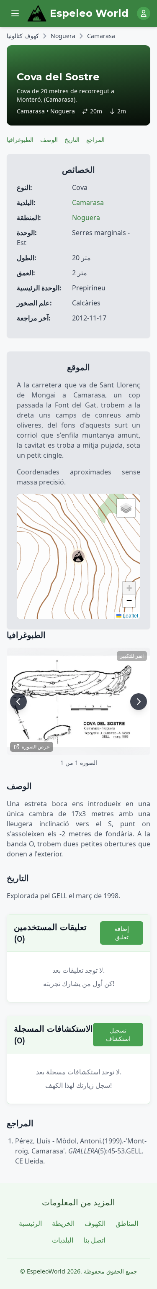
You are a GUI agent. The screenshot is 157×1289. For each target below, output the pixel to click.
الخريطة (63, 1223)
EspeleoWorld (46, 1271)
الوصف (49, 140)
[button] (78, 556)
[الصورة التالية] (138, 701)
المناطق (127, 1223)
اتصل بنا (94, 1240)
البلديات (62, 1240)
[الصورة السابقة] (18, 701)
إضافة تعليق (121, 933)
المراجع (95, 140)
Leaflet (129, 615)
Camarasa (101, 36)
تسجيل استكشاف (118, 1034)
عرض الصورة (36, 746)
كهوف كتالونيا (23, 36)
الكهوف (95, 1223)
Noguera (63, 36)
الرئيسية (30, 1223)
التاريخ (72, 140)
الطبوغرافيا (20, 140)
